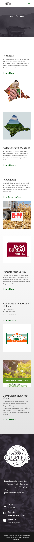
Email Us (11, 512)
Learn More (8, 73)
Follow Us (12, 520)
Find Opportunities (12, 197)
